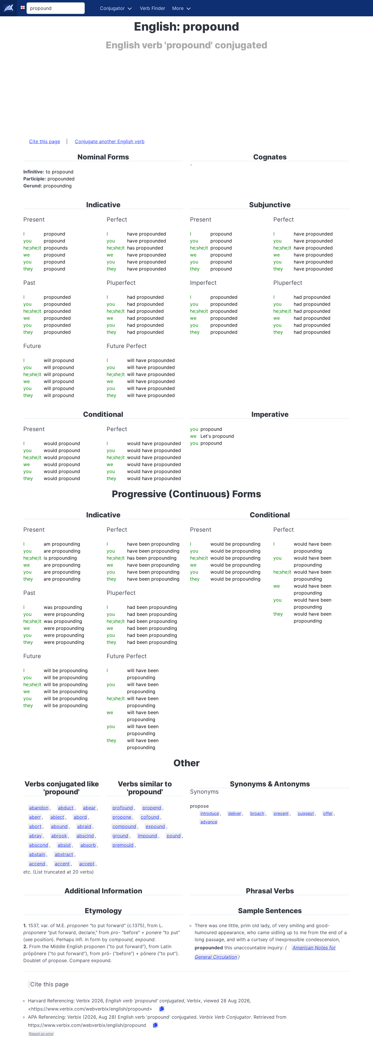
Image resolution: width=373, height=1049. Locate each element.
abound (59, 826)
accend (37, 864)
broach (257, 813)
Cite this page (44, 141)
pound (174, 836)
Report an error (41, 1034)
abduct (65, 808)
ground (120, 836)
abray (35, 836)
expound (155, 826)
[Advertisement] (186, 91)
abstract (64, 854)
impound (147, 836)
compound (124, 826)
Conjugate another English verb (110, 141)
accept (86, 864)
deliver (234, 813)
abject (57, 817)
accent (62, 864)
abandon (38, 808)
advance (208, 821)
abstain (37, 854)
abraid (84, 826)
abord (80, 817)
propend (151, 808)
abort (35, 826)
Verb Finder (152, 8)
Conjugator (112, 8)
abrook (59, 836)
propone (121, 817)
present (281, 813)
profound (122, 808)
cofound (150, 817)
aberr (35, 817)
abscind (85, 836)
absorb (88, 845)
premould (122, 845)
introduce (209, 813)
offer (327, 813)
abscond (38, 845)
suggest (306, 813)
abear (89, 808)
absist (64, 845)
